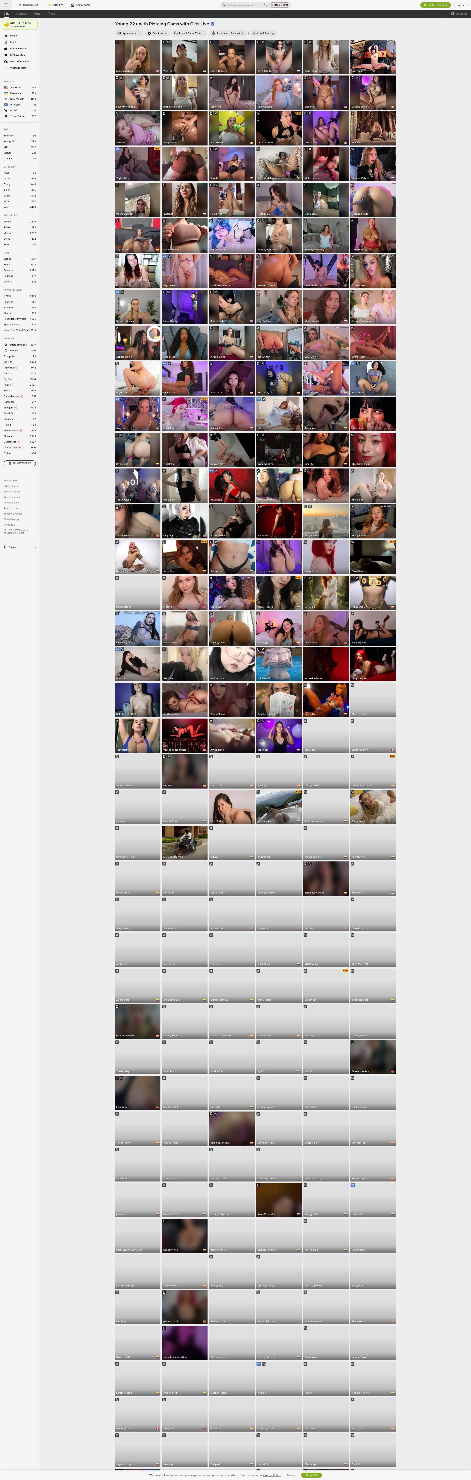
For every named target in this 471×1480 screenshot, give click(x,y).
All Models (9, 525)
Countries (158, 33)
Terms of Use (11, 508)
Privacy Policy (11, 502)
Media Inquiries (12, 497)
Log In (460, 5)
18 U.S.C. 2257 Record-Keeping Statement (16, 531)
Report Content (12, 491)
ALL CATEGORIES (22, 463)
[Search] (265, 5)
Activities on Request (228, 33)
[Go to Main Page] (28, 5)
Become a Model (13, 513)
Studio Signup (11, 519)
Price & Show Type (190, 33)
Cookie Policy (272, 1475)
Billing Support (11, 486)
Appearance (129, 33)
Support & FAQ (11, 480)
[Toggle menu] (6, 5)
